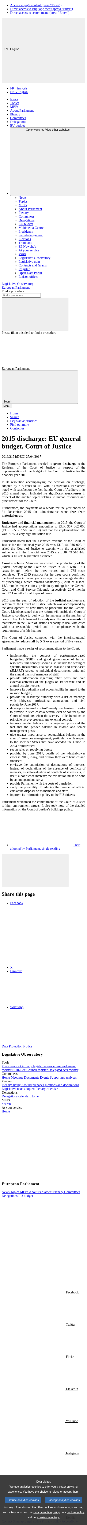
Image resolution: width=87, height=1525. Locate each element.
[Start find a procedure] (35, 314)
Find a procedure (13, 291)
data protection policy (47, 1512)
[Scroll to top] (35, 870)
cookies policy (75, 1512)
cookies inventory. (48, 1517)
